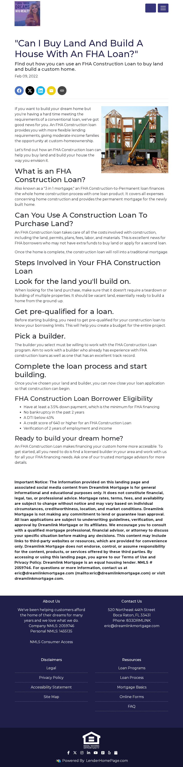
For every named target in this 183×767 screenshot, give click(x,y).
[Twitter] (75, 753)
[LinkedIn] (88, 753)
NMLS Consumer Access (51, 642)
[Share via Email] (51, 90)
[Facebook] (68, 753)
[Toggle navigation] (163, 8)
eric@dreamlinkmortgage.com (131, 626)
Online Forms (132, 697)
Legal (51, 668)
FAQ (131, 706)
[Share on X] (29, 90)
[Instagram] (81, 753)
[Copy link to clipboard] (62, 90)
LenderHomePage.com (107, 761)
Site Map (51, 697)
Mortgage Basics (131, 687)
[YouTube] (96, 753)
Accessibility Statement (51, 687)
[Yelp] (109, 753)
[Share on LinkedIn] (40, 90)
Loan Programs (131, 668)
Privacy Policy (51, 678)
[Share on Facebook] (19, 90)
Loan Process (131, 678)
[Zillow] (102, 753)
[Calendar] (115, 753)
